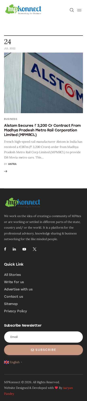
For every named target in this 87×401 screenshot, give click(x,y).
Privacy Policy (15, 311)
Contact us (13, 297)
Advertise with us (18, 289)
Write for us (14, 282)
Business (10, 119)
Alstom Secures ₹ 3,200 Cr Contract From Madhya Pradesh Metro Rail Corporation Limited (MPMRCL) (42, 130)
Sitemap (11, 304)
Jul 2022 (9, 48)
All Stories (12, 275)
